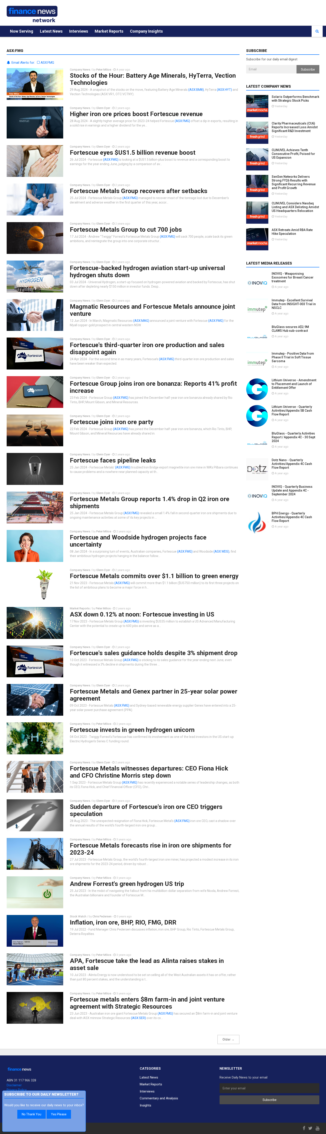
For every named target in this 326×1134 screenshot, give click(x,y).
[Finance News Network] (32, 14)
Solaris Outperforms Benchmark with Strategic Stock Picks (295, 98)
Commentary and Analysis (159, 1098)
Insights (145, 1105)
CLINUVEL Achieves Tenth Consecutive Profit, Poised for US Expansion (293, 153)
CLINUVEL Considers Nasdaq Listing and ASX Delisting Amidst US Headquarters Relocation (295, 207)
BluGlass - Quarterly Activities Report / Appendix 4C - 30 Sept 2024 (293, 437)
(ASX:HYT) (224, 89)
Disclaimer (14, 1085)
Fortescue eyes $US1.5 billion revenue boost (132, 152)
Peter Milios (103, 69)
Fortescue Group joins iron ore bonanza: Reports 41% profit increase (153, 387)
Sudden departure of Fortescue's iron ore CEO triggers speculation (146, 810)
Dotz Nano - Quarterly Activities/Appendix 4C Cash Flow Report (292, 463)
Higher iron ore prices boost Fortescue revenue (136, 114)
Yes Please (59, 1114)
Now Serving (21, 31)
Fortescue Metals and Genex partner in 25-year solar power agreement (153, 695)
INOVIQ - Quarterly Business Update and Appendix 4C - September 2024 (292, 490)
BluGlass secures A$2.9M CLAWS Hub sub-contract (290, 328)
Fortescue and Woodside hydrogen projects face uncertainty (138, 541)
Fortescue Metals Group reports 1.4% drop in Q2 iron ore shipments (149, 502)
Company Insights (146, 31)
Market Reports (109, 31)
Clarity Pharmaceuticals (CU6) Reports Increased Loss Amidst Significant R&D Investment (295, 127)
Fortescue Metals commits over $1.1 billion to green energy (154, 576)
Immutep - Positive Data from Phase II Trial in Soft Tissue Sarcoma (293, 357)
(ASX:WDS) (221, 551)
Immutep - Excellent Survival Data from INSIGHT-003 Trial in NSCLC (294, 304)
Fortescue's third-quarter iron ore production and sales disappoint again (147, 348)
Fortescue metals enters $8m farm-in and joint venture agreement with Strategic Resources (147, 1003)
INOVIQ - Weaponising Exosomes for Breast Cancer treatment (293, 277)
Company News (80, 69)
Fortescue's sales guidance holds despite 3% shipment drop (154, 653)
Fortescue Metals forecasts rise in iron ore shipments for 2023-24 (150, 849)
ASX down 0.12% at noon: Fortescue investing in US (142, 614)
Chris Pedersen (102, 916)
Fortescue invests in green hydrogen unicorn (132, 729)
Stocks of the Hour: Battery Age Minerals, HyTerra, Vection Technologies (153, 79)
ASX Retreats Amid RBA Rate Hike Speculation (292, 231)
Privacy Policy (17, 1090)
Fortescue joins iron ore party (111, 422)
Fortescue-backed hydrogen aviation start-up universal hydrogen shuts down (147, 271)
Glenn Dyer (103, 108)
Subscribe (308, 69)
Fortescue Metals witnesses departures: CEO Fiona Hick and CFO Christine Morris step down (149, 772)
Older (228, 1039)
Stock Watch (78, 916)
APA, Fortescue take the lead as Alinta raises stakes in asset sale (147, 964)
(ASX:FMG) (182, 121)
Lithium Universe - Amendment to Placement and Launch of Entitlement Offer (294, 383)
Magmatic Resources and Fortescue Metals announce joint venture (152, 310)
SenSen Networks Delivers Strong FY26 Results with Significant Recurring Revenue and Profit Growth (294, 182)
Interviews (78, 31)
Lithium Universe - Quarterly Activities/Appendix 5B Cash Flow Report (292, 410)
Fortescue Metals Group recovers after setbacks (138, 191)
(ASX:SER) (138, 1018)
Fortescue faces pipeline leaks (113, 460)
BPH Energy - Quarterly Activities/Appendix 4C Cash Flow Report (292, 517)
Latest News (51, 31)
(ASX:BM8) (196, 89)
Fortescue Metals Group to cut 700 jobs (126, 229)
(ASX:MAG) (141, 320)
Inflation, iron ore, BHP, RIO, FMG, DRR (123, 922)
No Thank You (31, 1114)
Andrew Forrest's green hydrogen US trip (127, 883)
